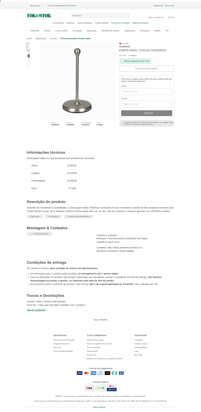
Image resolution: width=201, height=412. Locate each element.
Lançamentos (58, 23)
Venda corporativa (84, 23)
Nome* (124, 86)
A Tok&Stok (138, 340)
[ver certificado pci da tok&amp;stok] (112, 388)
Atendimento (158, 6)
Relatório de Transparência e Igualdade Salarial (104, 359)
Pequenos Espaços (140, 23)
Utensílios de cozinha (110, 31)
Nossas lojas (169, 6)
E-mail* (124, 99)
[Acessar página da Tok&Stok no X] (110, 324)
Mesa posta (91, 31)
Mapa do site (91, 355)
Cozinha (53, 39)
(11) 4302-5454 (70, 6)
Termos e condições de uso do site (99, 344)
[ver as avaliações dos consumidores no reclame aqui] (100, 388)
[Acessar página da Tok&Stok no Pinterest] (104, 324)
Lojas (136, 351)
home (29, 39)
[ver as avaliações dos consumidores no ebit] (89, 388)
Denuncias (57, 347)
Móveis (47, 31)
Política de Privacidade (95, 340)
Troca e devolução (93, 347)
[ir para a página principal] (39, 15)
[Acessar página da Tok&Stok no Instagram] (97, 324)
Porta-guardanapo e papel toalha (75, 39)
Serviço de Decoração (120, 23)
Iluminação (144, 31)
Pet (167, 31)
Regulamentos (92, 351)
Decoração (77, 31)
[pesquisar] (127, 15)
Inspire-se (70, 23)
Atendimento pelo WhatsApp (64, 340)
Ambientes (34, 31)
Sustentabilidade (140, 347)
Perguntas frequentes (61, 344)
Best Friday (138, 355)
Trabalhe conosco (140, 344)
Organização (129, 31)
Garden (157, 31)
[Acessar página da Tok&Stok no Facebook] (91, 324)
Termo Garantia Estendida (63, 351)
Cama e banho (61, 31)
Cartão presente (101, 23)
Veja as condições (36, 310)
